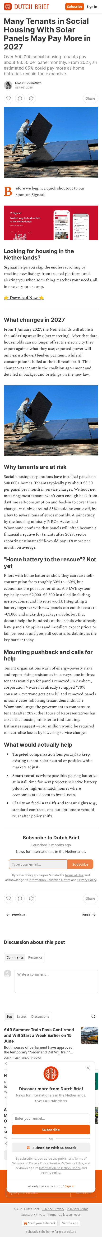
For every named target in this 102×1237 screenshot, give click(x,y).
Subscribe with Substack (54, 1147)
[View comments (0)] (20, 98)
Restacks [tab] (35, 957)
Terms (52, 1215)
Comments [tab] (15, 957)
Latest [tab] (22, 1016)
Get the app (70, 1223)
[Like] (8, 98)
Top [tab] (9, 1016)
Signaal (38, 195)
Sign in (92, 6)
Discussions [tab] (40, 1016)
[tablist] (24, 957)
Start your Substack (42, 1223)
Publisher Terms (77, 1209)
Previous (18, 915)
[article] (51, 1047)
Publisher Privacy (53, 1209)
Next (86, 915)
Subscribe (74, 6)
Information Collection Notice (60, 1168)
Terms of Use (74, 1163)
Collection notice (70, 1215)
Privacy (40, 1215)
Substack (32, 1232)
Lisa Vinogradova (28, 82)
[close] (88, 1068)
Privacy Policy (38, 1163)
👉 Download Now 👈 (24, 298)
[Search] (93, 1016)
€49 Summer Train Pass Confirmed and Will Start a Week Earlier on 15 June (39, 1035)
